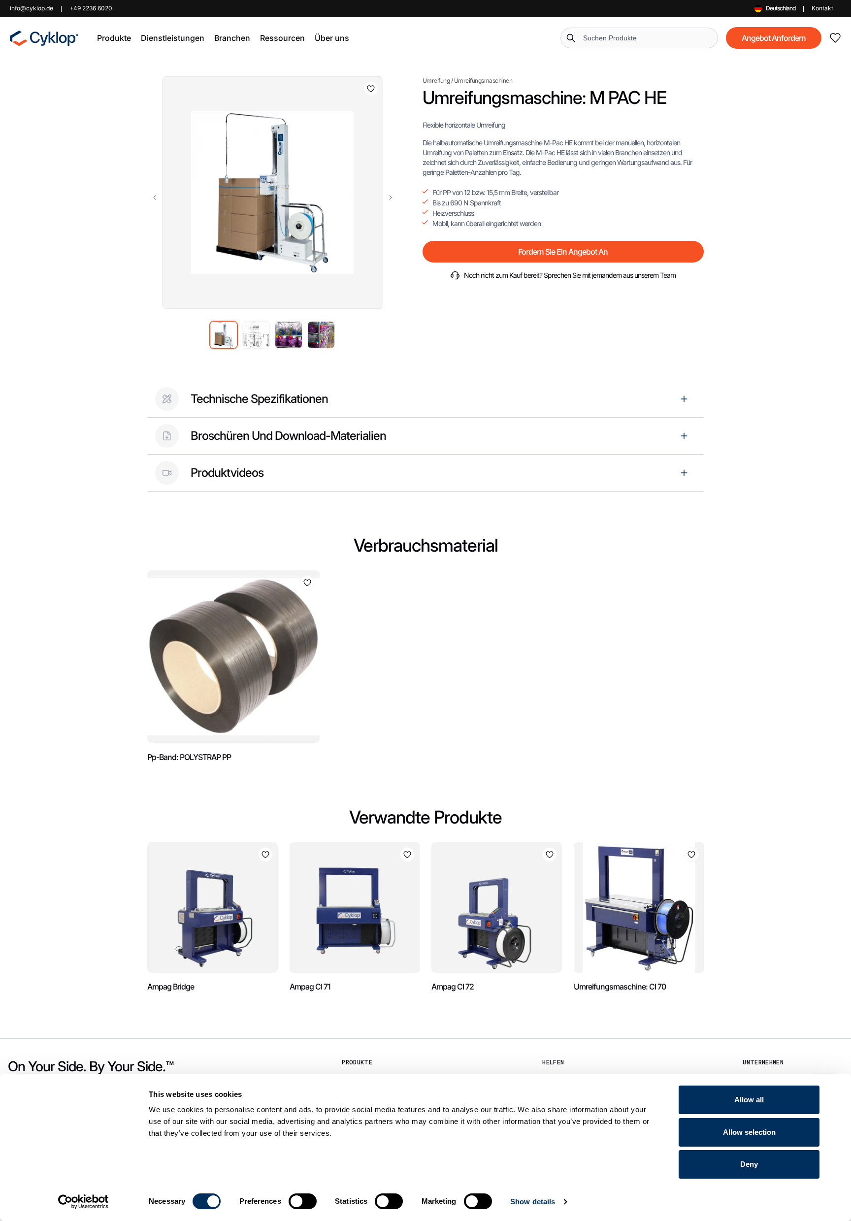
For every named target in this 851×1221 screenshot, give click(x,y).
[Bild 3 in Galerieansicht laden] (288, 335)
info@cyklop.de (31, 8)
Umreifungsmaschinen (483, 80)
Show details (532, 1201)
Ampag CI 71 (310, 986)
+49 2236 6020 (90, 8)
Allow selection (749, 1132)
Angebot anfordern (774, 38)
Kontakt (822, 8)
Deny (749, 1164)
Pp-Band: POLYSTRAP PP (189, 757)
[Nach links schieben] (154, 197)
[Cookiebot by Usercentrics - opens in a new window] (83, 1201)
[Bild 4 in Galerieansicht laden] (321, 335)
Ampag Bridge (170, 986)
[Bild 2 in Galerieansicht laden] (256, 335)
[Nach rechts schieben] (390, 197)
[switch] (303, 1201)
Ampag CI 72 (452, 986)
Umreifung (436, 80)
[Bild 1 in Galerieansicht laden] (223, 335)
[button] (114, 38)
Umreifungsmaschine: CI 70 (620, 986)
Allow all (749, 1099)
